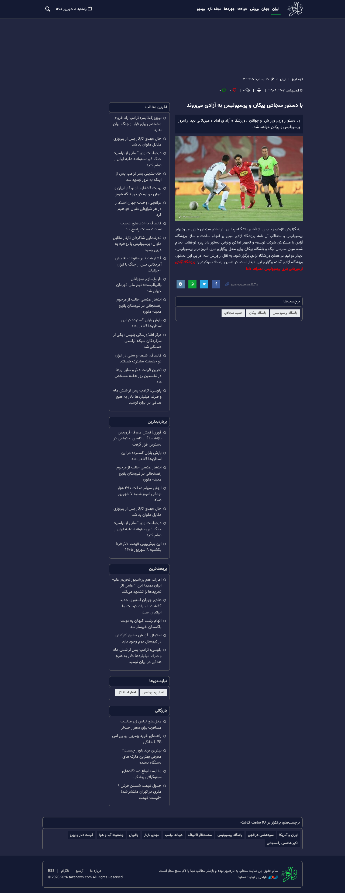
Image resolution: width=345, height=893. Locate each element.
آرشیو (79, 871)
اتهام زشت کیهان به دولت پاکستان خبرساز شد (140, 624)
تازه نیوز (294, 9)
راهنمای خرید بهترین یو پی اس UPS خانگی (136, 739)
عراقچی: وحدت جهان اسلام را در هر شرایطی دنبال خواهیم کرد (138, 209)
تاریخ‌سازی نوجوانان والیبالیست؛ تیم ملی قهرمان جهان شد (138, 285)
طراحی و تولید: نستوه (252, 877)
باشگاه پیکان (257, 313)
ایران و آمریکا (288, 835)
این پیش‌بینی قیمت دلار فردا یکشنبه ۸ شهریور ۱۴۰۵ (138, 547)
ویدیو (201, 9)
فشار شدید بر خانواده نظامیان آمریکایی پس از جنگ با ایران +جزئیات (138, 264)
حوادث (242, 9)
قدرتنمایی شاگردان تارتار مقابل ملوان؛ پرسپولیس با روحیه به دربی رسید (137, 244)
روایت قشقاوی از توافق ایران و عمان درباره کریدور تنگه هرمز (138, 191)
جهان (265, 9)
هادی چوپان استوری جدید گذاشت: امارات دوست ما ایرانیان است (140, 606)
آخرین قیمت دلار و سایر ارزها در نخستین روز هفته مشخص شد (138, 376)
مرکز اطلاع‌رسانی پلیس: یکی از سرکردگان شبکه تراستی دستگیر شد (137, 341)
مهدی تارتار (151, 835)
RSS (51, 871)
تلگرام (65, 871)
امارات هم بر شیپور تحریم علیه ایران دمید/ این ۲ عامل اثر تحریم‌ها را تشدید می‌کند (136, 586)
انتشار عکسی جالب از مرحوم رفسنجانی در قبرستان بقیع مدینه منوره (138, 306)
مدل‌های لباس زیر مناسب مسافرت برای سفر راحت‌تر (140, 724)
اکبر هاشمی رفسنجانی (282, 843)
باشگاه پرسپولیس (285, 313)
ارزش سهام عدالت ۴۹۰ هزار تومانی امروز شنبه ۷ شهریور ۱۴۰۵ (139, 494)
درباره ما (95, 871)
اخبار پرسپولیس (153, 692)
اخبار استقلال (127, 692)
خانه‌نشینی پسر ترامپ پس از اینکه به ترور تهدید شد (138, 177)
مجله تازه (214, 9)
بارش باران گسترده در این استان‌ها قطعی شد (141, 323)
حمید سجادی (233, 313)
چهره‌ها (229, 9)
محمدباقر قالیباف (200, 835)
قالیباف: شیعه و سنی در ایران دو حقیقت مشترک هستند (138, 358)
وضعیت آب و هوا (111, 835)
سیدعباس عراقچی (261, 835)
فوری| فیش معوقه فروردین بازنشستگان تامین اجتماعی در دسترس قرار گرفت (137, 438)
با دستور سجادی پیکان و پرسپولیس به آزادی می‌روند (245, 105)
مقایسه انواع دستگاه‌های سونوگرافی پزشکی (141, 774)
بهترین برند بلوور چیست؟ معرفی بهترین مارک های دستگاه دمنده (141, 756)
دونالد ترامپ (173, 835)
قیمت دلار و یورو (81, 835)
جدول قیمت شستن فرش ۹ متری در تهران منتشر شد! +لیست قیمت (139, 792)
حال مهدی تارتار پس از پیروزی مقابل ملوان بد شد (137, 142)
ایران (275, 9)
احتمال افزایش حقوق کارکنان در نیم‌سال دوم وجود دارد (138, 638)
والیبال (133, 835)
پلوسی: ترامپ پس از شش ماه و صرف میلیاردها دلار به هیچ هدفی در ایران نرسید (137, 396)
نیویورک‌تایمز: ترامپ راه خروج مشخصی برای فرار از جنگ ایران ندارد (137, 124)
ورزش (254, 9)
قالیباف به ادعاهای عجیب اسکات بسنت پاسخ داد (140, 226)
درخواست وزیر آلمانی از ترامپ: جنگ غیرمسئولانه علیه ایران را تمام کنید (137, 159)
